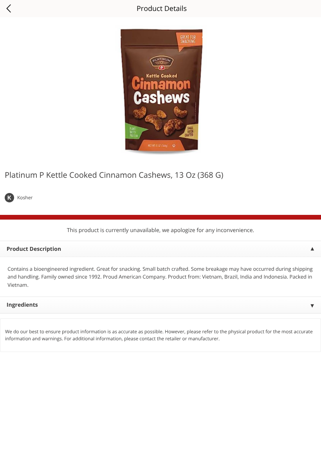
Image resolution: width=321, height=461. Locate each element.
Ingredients (22, 305)
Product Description (34, 249)
